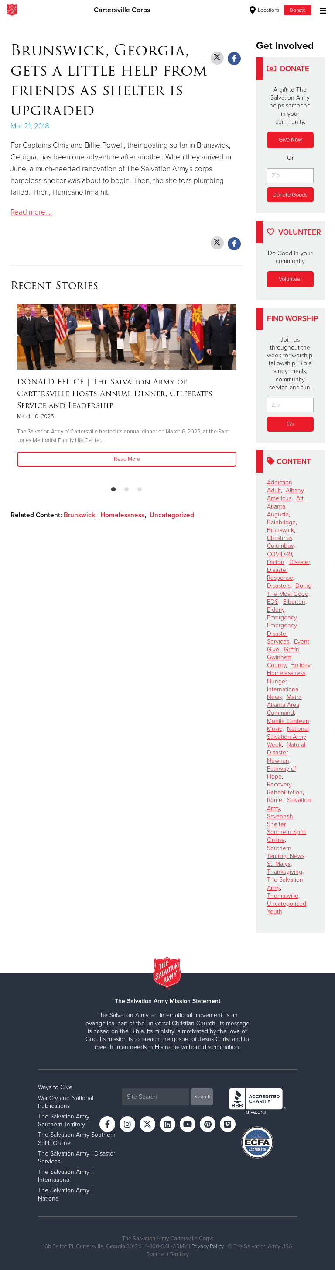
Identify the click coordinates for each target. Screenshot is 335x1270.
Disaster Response (280, 573)
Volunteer (290, 279)
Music (274, 729)
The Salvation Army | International (65, 1175)
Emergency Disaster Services (282, 633)
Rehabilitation (285, 792)
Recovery (279, 784)
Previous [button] (13, 391)
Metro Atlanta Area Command (284, 704)
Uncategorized (172, 515)
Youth (274, 911)
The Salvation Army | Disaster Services (76, 1157)
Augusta (278, 514)
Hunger (277, 681)
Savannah (280, 816)
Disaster (299, 562)
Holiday (300, 665)
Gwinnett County (279, 661)
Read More (127, 459)
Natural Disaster (286, 748)
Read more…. (31, 212)
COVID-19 (279, 554)
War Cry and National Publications (65, 1102)
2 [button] (126, 489)
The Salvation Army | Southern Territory (65, 1120)
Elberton (294, 602)
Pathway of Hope (281, 772)
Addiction (279, 482)
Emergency (282, 617)
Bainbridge (281, 522)
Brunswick (79, 515)
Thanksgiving (284, 872)
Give (273, 649)
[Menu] (320, 10)
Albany (295, 490)
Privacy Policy (207, 1246)
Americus (279, 498)
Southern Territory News (285, 852)
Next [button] (32, 391)
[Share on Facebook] (234, 58)
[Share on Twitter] (217, 58)
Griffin (291, 649)
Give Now (290, 139)
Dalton (275, 562)
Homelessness (122, 515)
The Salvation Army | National (65, 1194)
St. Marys (279, 864)
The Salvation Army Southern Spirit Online (77, 1138)
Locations (268, 10)
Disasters (279, 585)
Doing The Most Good (289, 589)
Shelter (276, 824)
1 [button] (113, 489)
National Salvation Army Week (288, 736)
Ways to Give (55, 1087)
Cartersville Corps (122, 10)
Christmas (279, 538)
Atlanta (276, 506)
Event (301, 641)
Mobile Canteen (288, 721)
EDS (272, 602)
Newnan (278, 761)
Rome (274, 800)
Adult (274, 490)
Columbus (280, 546)
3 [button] (139, 489)
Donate (298, 10)
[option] (126, 386)
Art (300, 498)
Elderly (275, 609)
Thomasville (282, 896)
